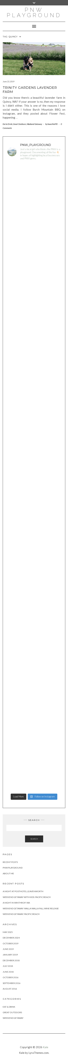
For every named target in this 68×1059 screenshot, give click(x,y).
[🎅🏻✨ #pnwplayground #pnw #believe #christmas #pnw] (34, 587)
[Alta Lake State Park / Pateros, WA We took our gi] (34, 242)
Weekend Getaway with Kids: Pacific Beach (27, 897)
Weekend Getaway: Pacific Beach (21, 914)
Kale (45, 1047)
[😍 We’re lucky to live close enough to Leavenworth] (34, 210)
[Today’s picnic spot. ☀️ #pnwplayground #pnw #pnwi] (34, 273)
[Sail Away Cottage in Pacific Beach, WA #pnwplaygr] (34, 399)
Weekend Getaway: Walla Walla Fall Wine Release (31, 908)
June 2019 (8, 949)
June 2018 (8, 971)
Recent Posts (10, 862)
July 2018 (8, 966)
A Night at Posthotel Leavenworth (23, 891)
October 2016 (10, 977)
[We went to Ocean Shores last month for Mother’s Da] (34, 493)
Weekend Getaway (34, 124)
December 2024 (11, 937)
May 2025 (8, 932)
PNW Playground (12, 867)
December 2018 (11, 960)
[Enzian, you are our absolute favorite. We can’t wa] (34, 305)
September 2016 (11, 983)
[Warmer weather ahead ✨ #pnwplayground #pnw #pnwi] (34, 336)
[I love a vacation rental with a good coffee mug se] (34, 430)
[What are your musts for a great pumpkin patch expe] (34, 776)
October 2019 (10, 943)
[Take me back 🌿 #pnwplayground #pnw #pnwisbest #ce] (34, 367)
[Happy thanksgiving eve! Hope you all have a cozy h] (34, 681)
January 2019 (10, 954)
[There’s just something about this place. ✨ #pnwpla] (34, 179)
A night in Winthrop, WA (16, 902)
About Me (8, 873)
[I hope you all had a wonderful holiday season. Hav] (34, 524)
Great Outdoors (19, 124)
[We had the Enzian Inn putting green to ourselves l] (34, 462)
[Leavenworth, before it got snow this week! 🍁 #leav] (34, 744)
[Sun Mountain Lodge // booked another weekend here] (34, 556)
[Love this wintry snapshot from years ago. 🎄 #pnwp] (34, 619)
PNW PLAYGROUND (34, 12)
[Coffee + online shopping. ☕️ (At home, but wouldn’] (34, 650)
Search (34, 839)
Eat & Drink (7, 124)
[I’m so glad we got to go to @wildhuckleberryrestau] (34, 713)
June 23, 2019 (8, 81)
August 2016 (10, 988)
